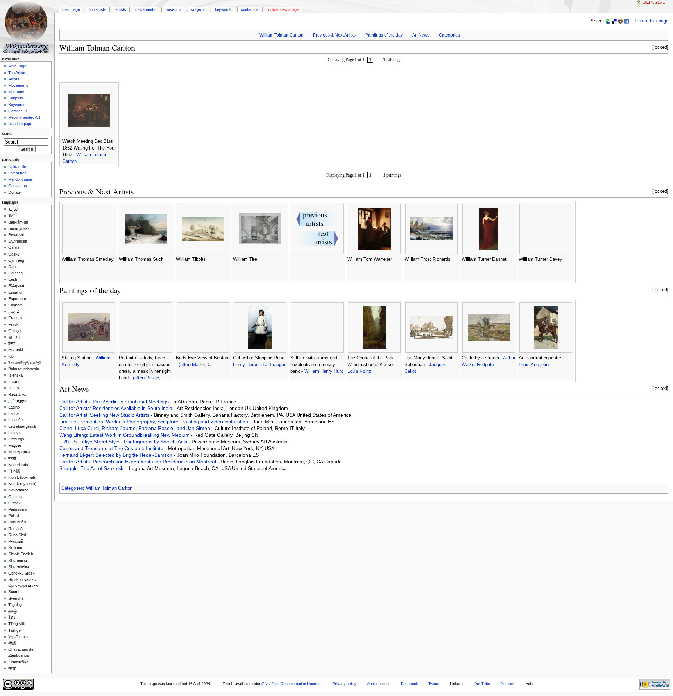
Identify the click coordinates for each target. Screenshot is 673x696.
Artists (121, 9)
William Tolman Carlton (281, 35)
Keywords (223, 9)
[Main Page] (27, 27)
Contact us (17, 186)
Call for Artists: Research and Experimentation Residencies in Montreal (138, 461)
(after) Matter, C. (195, 364)
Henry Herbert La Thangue (259, 364)
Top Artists (97, 9)
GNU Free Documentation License (290, 684)
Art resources (378, 684)
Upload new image (283, 9)
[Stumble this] (607, 21)
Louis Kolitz (359, 371)
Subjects (198, 9)
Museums (173, 9)
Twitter (434, 684)
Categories (449, 35)
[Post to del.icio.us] (614, 21)
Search (7, 133)
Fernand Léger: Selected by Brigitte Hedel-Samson (116, 455)
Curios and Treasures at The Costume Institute (112, 448)
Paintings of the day (384, 35)
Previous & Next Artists (334, 35)
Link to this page (651, 21)
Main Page (71, 9)
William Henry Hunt (323, 371)
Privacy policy (344, 684)
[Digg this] (620, 21)
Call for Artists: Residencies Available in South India (116, 408)
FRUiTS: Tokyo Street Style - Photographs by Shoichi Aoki (124, 441)
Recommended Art (24, 117)
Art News (420, 35)
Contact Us (250, 9)
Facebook (409, 684)
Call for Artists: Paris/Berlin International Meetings (114, 401)
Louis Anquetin (534, 364)
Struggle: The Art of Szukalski (92, 468)
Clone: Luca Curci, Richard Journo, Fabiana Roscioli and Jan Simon (135, 428)
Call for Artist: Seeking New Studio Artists (105, 415)
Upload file (17, 167)
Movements (145, 9)
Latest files (17, 173)
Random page (20, 123)
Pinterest (507, 684)
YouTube (482, 684)
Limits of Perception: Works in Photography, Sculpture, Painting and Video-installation (154, 421)
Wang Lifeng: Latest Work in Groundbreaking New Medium (125, 435)
